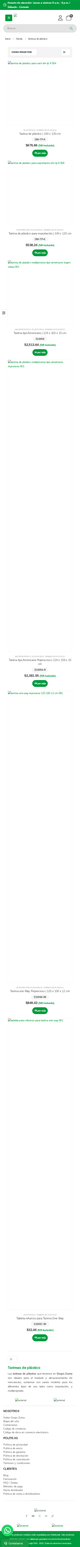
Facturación (10, 1479)
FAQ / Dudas (10, 1482)
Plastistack (29, 130)
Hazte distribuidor (13, 1490)
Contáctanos (10, 1425)
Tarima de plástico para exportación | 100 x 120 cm (40, 233)
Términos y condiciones (16, 1463)
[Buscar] (71, 28)
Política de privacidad (15, 1444)
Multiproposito (23, 329)
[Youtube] (32, 1516)
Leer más (41, 153)
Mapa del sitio (11, 1421)
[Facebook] (26, 1516)
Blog (5, 1475)
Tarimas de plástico (47, 130)
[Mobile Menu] (8, 18)
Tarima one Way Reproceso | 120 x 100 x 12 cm (40, 991)
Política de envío (12, 1448)
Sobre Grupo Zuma (14, 1417)
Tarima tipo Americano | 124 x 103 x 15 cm (40, 333)
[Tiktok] (52, 1516)
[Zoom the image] (22, 1525)
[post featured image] (40, 93)
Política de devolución (15, 1455)
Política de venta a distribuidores (21, 1494)
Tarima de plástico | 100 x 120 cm (40, 133)
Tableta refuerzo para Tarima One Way (40, 1318)
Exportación (23, 230)
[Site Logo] (27, 18)
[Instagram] (39, 1516)
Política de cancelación (16, 1459)
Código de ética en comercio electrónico (25, 1432)
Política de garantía (14, 1452)
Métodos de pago (13, 1486)
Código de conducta (14, 1428)
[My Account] (60, 17)
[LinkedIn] (46, 1516)
